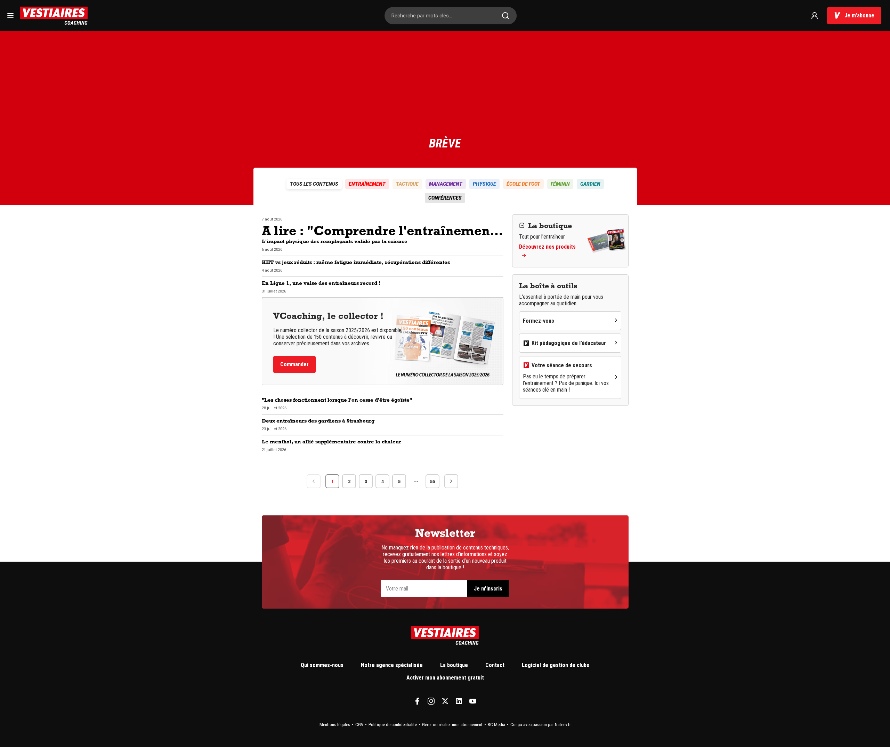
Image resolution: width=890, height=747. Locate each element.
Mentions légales (334, 724)
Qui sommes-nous (322, 665)
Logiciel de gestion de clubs (555, 665)
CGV (359, 724)
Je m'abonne (859, 15)
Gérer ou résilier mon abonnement (452, 724)
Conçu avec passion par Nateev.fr (540, 724)
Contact (494, 665)
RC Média (496, 724)
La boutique (454, 665)
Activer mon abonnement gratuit (445, 677)
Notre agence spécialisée (392, 665)
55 (432, 481)
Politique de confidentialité (393, 724)
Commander (294, 364)
